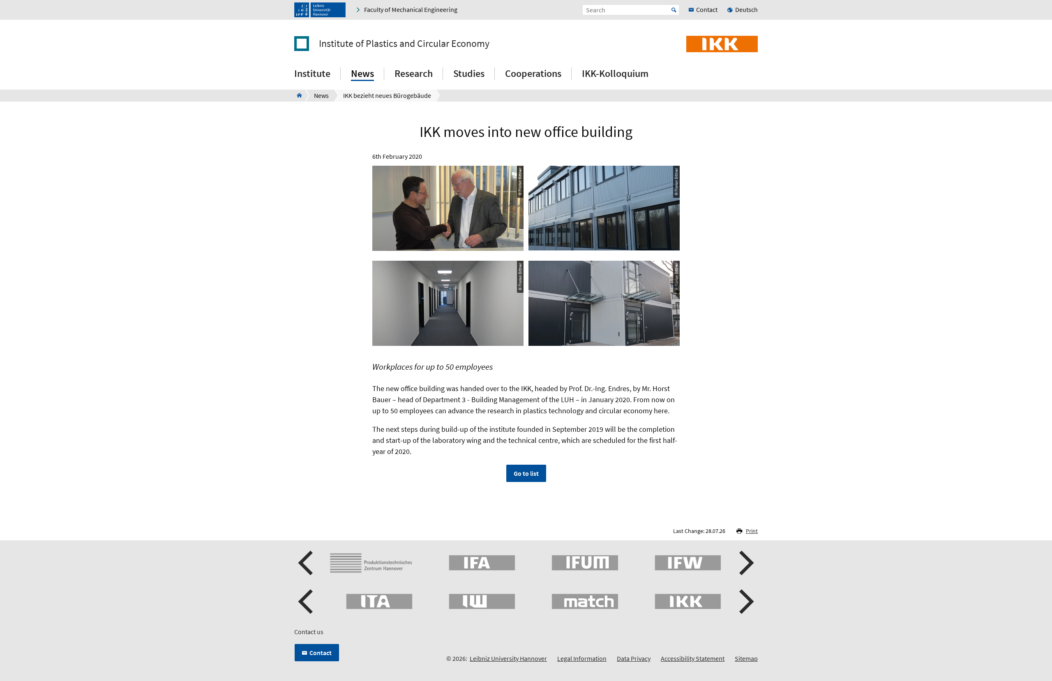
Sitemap (746, 658)
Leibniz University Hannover (508, 658)
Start (674, 10)
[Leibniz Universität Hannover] (320, 9)
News (362, 73)
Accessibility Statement (692, 658)
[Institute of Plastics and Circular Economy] (297, 95)
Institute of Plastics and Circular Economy (404, 44)
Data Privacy (634, 658)
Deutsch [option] (746, 9)
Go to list (526, 473)
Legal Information (582, 658)
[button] (306, 563)
